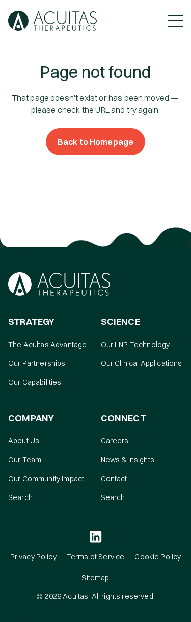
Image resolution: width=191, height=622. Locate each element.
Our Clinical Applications (141, 363)
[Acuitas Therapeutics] (52, 21)
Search (20, 497)
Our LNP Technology (135, 344)
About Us (23, 440)
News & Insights (127, 459)
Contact (114, 478)
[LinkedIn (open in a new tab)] (96, 536)
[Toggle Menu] (175, 21)
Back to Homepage (96, 142)
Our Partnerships (37, 363)
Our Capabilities (35, 382)
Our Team (24, 459)
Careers (115, 440)
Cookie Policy (157, 557)
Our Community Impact (46, 478)
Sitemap (95, 577)
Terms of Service (96, 557)
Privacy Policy (33, 557)
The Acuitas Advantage (47, 344)
